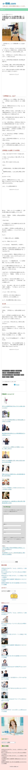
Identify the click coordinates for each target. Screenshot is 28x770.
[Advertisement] (14, 84)
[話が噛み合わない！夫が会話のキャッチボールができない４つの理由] (14, 673)
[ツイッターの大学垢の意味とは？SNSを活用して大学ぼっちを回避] (5, 411)
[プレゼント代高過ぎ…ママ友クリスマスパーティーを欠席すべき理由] (5, 479)
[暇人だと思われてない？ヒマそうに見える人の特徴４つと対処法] (14, 619)
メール (5, 528)
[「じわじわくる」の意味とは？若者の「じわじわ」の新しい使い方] (5, 438)
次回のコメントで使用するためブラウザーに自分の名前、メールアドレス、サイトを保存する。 (13, 538)
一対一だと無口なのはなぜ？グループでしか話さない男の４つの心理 (13, 699)
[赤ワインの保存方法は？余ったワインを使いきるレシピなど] (5, 397)
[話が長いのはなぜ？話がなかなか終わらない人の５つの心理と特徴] (14, 684)
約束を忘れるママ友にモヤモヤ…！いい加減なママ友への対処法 (13, 635)
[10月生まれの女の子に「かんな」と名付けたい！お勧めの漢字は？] (14, 608)
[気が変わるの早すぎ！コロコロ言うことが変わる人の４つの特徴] (14, 705)
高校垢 (22, 374)
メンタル (12, 370)
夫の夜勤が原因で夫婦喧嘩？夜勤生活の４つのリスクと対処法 (13, 646)
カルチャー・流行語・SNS (13, 372)
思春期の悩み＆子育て (7, 374)
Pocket (17, 384)
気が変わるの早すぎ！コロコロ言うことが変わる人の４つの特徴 (13, 710)
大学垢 (3, 377)
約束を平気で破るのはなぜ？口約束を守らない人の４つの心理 (13, 667)
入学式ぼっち (17, 374)
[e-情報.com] (14, 3)
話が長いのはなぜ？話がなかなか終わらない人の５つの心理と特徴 (13, 689)
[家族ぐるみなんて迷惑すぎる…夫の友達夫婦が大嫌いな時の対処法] (5, 465)
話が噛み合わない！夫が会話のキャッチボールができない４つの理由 (13, 678)
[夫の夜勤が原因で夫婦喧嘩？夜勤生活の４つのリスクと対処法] (14, 641)
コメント (5, 513)
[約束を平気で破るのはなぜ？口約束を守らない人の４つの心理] (14, 662)
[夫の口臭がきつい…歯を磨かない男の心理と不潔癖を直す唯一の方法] (5, 492)
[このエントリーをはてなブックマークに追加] (14, 384)
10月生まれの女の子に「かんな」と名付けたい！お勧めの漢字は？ (14, 613)
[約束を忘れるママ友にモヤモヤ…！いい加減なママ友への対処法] (14, 630)
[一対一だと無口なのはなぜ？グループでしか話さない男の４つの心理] (14, 695)
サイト (4, 532)
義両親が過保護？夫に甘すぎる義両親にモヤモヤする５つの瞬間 (13, 656)
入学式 (7, 377)
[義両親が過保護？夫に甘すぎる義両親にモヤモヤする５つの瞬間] (14, 652)
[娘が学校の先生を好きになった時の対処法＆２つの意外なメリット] (5, 424)
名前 (4, 524)
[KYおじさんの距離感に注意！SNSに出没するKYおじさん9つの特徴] (5, 451)
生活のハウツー (6, 370)
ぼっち (11, 377)
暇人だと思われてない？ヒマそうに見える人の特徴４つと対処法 (13, 624)
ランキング (14, 599)
